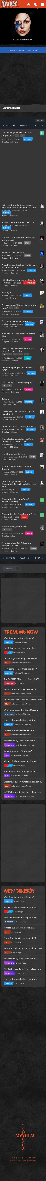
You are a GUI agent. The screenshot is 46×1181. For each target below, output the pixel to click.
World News (20, 652)
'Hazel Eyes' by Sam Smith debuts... (21, 740)
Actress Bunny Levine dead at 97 (19, 730)
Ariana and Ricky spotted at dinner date (23, 699)
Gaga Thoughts (23, 642)
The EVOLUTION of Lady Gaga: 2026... (22, 678)
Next (37, 125)
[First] (3, 125)
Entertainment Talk (24, 724)
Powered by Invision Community (23, 1160)
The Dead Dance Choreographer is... (21, 771)
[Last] (42, 125)
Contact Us (30, 1157)
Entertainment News (22, 662)
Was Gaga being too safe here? (19, 637)
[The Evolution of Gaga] (23, 27)
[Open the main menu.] (42, 4)
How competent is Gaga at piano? (20, 668)
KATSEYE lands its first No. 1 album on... (23, 791)
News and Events (20, 755)
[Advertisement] (23, 77)
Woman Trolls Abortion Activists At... (21, 760)
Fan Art (21, 683)
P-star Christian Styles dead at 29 (20, 689)
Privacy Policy (16, 1157)
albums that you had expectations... (21, 719)
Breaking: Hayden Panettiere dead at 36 (23, 781)
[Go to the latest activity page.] (28, 4)
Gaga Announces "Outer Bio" (18, 750)
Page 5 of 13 (25, 125)
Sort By (39, 121)
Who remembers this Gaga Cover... (21, 709)
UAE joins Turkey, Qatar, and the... (20, 647)
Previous (10, 125)
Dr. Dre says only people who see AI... (22, 658)
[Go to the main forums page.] (35, 4)
